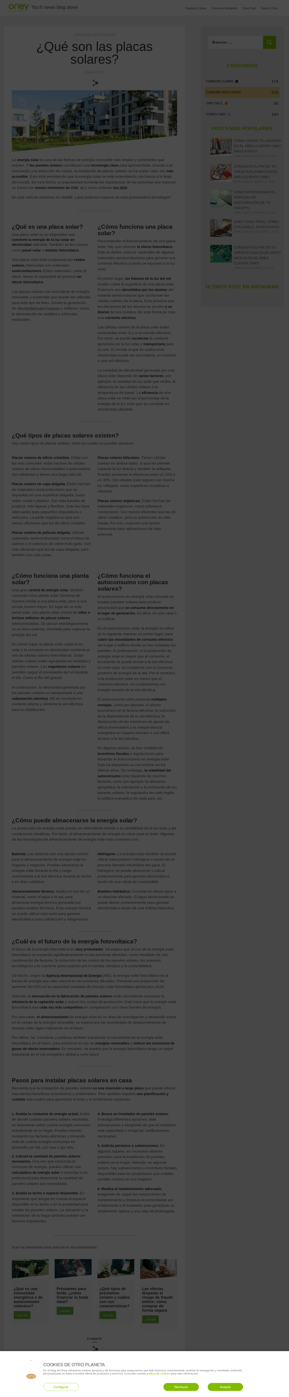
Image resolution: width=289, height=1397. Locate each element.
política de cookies (158, 1373)
